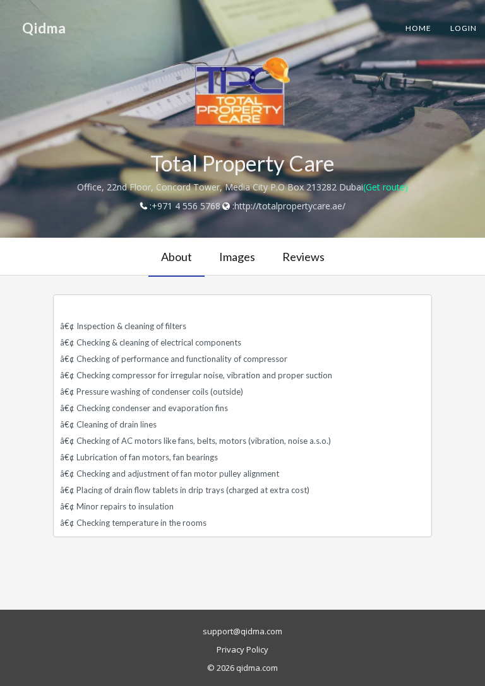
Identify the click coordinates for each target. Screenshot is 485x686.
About (176, 257)
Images (237, 257)
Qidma (44, 28)
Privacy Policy (242, 649)
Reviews (303, 257)
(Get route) (385, 187)
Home (418, 28)
